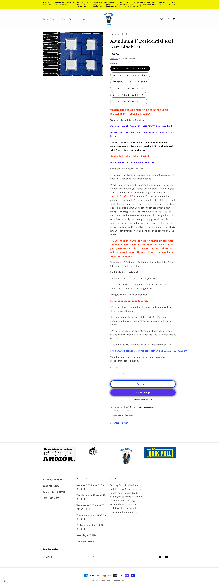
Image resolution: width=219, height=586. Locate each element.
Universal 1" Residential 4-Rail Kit (130, 81)
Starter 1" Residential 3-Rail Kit (129, 95)
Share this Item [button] (121, 422)
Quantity (114, 368)
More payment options (143, 399)
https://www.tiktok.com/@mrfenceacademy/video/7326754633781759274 (148, 350)
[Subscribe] (93, 556)
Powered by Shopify (119, 580)
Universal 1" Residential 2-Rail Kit (130, 68)
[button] (50, 19)
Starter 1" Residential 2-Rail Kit (129, 88)
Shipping (114, 58)
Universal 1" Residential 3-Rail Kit (130, 75)
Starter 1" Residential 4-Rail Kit (129, 101)
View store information (124, 414)
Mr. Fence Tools (105, 580)
